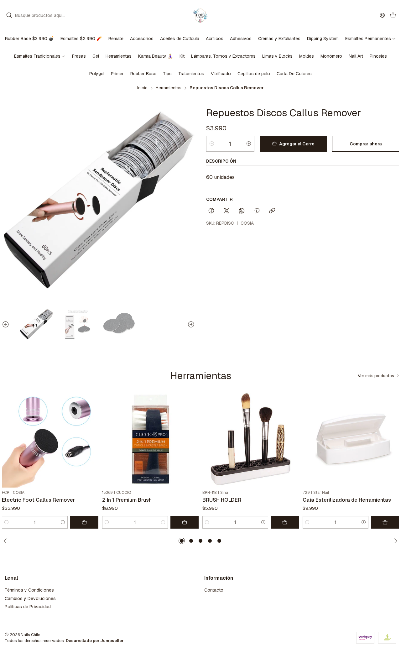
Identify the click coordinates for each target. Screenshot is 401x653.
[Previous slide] (6, 325)
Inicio (142, 88)
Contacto (213, 590)
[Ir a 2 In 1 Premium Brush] (150, 439)
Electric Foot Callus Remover (38, 499)
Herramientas (168, 88)
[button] (181, 541)
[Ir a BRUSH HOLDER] (250, 439)
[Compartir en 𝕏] (226, 211)
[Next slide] (190, 325)
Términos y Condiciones (29, 590)
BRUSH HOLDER (221, 499)
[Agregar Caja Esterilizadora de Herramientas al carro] (385, 522)
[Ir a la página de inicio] (200, 15)
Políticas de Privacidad (28, 606)
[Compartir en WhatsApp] (242, 211)
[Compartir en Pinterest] (257, 211)
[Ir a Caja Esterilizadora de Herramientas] (351, 439)
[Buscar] (9, 15)
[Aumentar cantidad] (248, 143)
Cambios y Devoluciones (30, 598)
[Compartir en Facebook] (211, 211)
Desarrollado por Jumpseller (94, 640)
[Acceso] (382, 15)
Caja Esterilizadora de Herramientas (347, 499)
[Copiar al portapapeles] (272, 211)
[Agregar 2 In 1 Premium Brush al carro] (184, 522)
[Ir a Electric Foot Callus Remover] (50, 439)
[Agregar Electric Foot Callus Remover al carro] (84, 522)
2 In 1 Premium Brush (127, 499)
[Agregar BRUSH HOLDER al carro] (285, 522)
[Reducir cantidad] (211, 143)
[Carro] (393, 15)
